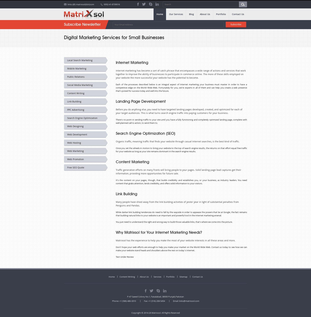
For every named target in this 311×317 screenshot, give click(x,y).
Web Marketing (75, 151)
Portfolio (221, 14)
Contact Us (238, 14)
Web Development (77, 134)
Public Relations (76, 76)
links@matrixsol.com (189, 301)
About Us (205, 14)
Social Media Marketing (80, 85)
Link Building (74, 101)
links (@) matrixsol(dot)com (81, 4)
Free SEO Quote (75, 167)
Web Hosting (74, 142)
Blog (191, 14)
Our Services (176, 14)
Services (157, 276)
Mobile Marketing (76, 68)
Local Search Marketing (79, 60)
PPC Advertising (75, 109)
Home (159, 14)
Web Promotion (75, 159)
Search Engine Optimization (82, 118)
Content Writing (75, 93)
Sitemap (183, 276)
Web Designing (75, 126)
